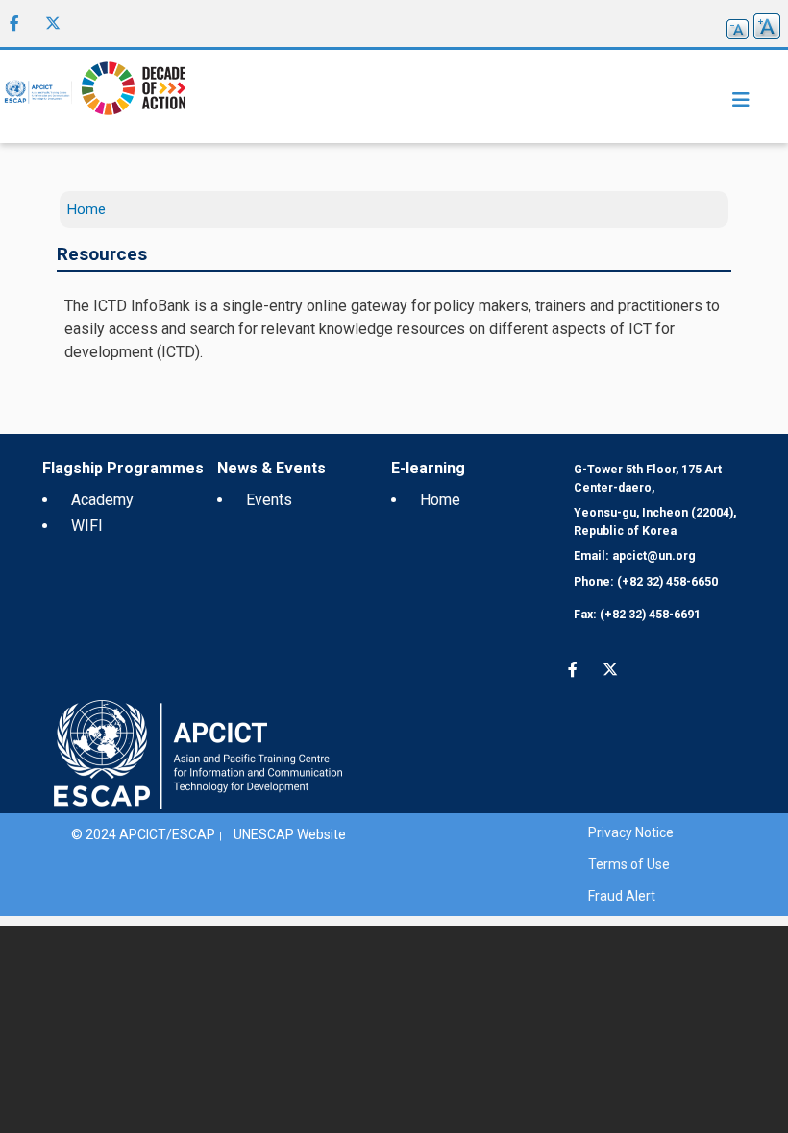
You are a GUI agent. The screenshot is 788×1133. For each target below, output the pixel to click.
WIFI (87, 526)
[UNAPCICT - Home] (198, 753)
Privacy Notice (631, 832)
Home (86, 209)
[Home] (36, 97)
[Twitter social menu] (53, 23)
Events (269, 500)
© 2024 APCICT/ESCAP (143, 834)
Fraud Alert (621, 896)
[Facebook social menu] (14, 23)
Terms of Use (629, 864)
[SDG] (128, 95)
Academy (102, 500)
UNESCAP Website (290, 834)
